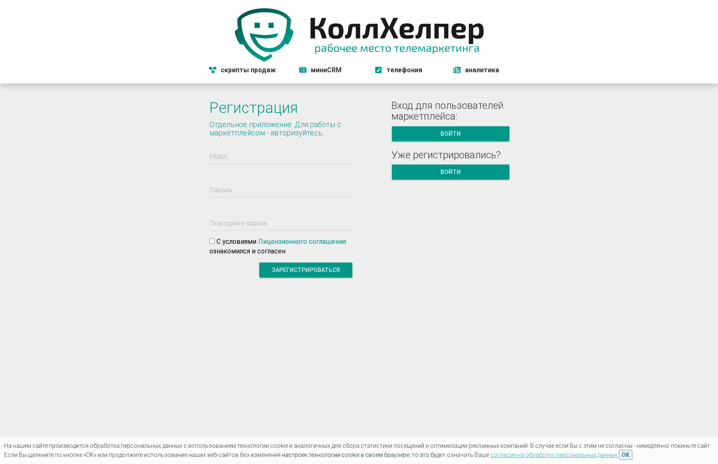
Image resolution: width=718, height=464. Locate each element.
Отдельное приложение (250, 124)
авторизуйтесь (296, 132)
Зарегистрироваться (306, 270)
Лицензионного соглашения (302, 242)
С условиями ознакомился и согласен (277, 246)
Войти (450, 133)
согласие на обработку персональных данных (553, 455)
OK (625, 455)
